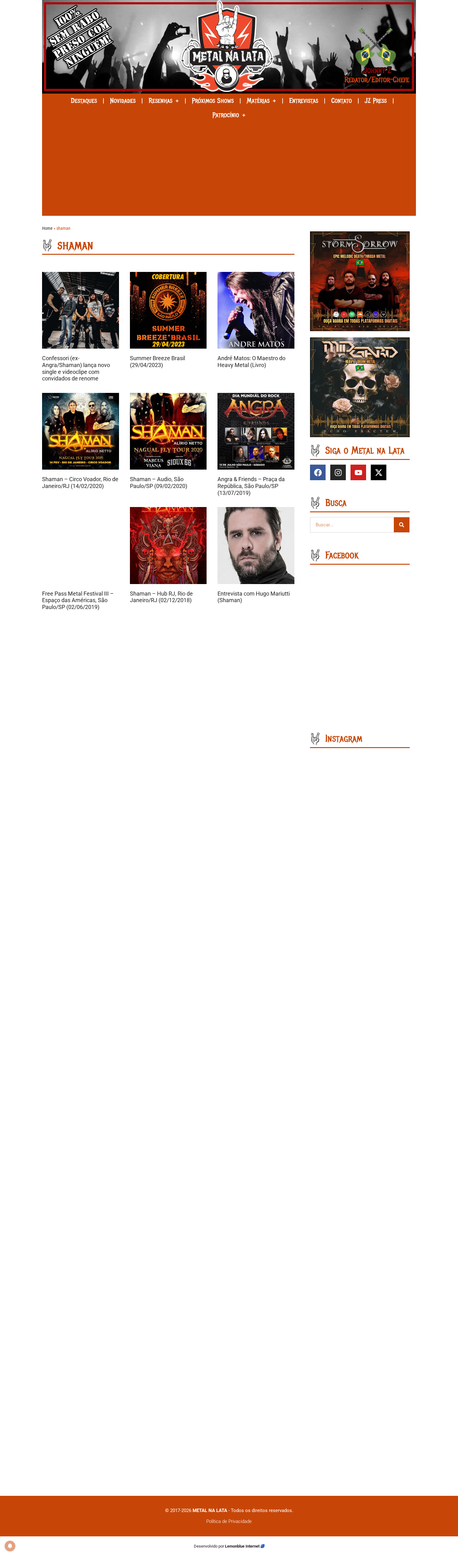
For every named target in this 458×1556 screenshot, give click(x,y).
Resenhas (160, 100)
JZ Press (376, 100)
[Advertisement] (229, 169)
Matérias (258, 100)
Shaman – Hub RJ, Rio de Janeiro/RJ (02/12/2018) (161, 597)
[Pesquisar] (401, 524)
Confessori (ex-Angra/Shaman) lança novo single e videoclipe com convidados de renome (76, 368)
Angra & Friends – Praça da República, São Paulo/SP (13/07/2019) (251, 486)
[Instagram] (338, 472)
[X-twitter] (378, 472)
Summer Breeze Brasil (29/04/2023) (157, 361)
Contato (341, 100)
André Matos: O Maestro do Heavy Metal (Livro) (251, 361)
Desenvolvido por (209, 1546)
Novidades (123, 100)
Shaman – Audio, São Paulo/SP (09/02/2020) (158, 482)
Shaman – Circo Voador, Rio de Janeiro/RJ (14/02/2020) (80, 482)
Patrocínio (225, 115)
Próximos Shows (213, 100)
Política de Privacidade (229, 1521)
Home (47, 228)
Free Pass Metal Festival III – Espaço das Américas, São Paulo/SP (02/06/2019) (78, 600)
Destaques (84, 100)
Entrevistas (303, 100)
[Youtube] (358, 472)
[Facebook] (318, 472)
